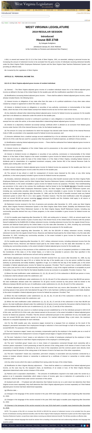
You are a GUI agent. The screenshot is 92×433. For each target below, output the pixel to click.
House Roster (52, 425)
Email (88, 20)
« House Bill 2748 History (83, 13)
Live (58, 425)
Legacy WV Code (20, 425)
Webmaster (58, 428)
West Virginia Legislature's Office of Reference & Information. (31, 428)
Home (73, 425)
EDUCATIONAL (71, 10)
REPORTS (60, 10)
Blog (62, 425)
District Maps (37, 425)
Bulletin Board (29, 425)
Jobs (65, 425)
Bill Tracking (12, 425)
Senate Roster (44, 425)
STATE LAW (50, 10)
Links (69, 425)
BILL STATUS (39, 10)
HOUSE (17, 10)
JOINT (28, 10)
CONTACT (82, 10)
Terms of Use (50, 428)
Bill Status (5, 425)
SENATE (7, 10)
